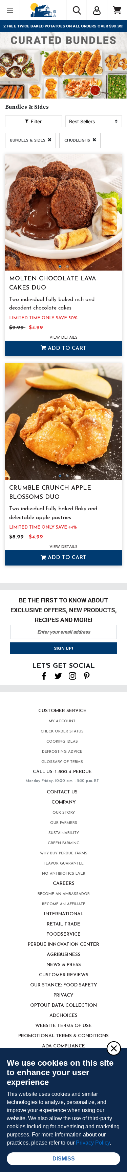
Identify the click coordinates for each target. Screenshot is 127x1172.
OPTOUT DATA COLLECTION (63, 1005)
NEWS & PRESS (63, 964)
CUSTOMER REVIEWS (63, 975)
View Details (63, 338)
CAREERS (64, 883)
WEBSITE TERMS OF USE (63, 1025)
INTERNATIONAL (63, 914)
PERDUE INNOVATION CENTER (63, 944)
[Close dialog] (113, 1048)
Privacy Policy (93, 1143)
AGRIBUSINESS (64, 954)
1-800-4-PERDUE (73, 771)
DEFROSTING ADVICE (62, 752)
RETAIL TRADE (63, 924)
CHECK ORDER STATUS (62, 731)
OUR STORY (63, 813)
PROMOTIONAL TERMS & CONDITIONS (63, 1036)
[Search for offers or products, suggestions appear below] (76, 10)
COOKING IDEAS (62, 742)
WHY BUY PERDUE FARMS (63, 853)
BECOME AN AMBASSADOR (64, 894)
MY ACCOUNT (62, 721)
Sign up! (63, 648)
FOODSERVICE (63, 934)
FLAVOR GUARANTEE (64, 864)
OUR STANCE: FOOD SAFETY (63, 985)
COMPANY (63, 802)
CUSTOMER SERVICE (62, 710)
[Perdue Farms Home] (43, 10)
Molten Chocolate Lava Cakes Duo (52, 283)
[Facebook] (44, 675)
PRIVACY (63, 995)
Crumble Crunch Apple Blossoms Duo (50, 492)
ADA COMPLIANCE (63, 1046)
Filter (35, 121)
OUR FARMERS (63, 823)
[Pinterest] (86, 675)
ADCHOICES (63, 1015)
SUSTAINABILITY (63, 833)
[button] (97, 9)
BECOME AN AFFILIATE (63, 904)
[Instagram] (72, 675)
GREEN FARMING (64, 843)
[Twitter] (58, 675)
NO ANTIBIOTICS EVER (63, 874)
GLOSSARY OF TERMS (62, 762)
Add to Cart (66, 348)
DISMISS (63, 1159)
